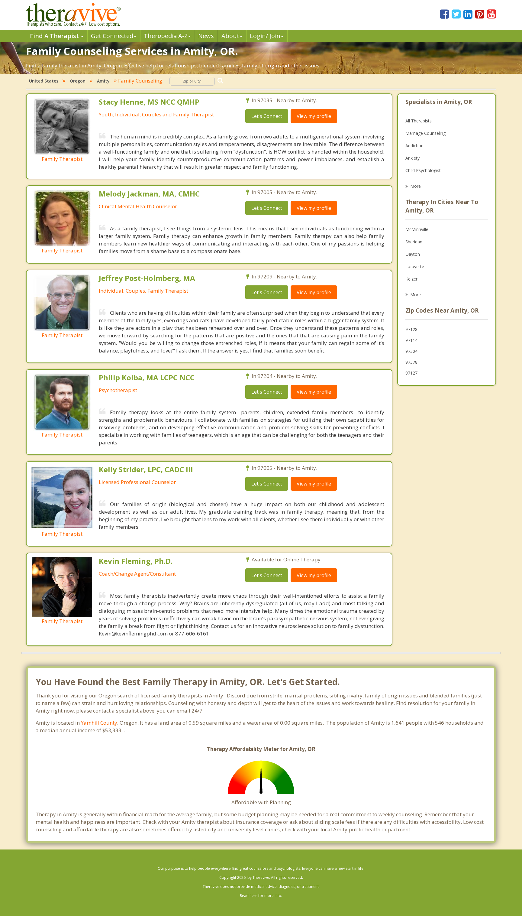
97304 (411, 351)
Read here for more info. (261, 895)
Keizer (411, 279)
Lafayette (414, 266)
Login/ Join (265, 36)
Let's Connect (266, 116)
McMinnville (416, 229)
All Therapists (418, 121)
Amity (103, 81)
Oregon (77, 81)
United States (43, 81)
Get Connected (112, 36)
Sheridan (413, 242)
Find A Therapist (55, 36)
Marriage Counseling (425, 133)
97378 (411, 362)
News (206, 36)
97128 (411, 329)
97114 (411, 340)
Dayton (412, 254)
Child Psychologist (423, 170)
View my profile (314, 116)
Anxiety (412, 158)
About (230, 36)
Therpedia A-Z (166, 36)
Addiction (414, 145)
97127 (411, 373)
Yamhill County (99, 722)
